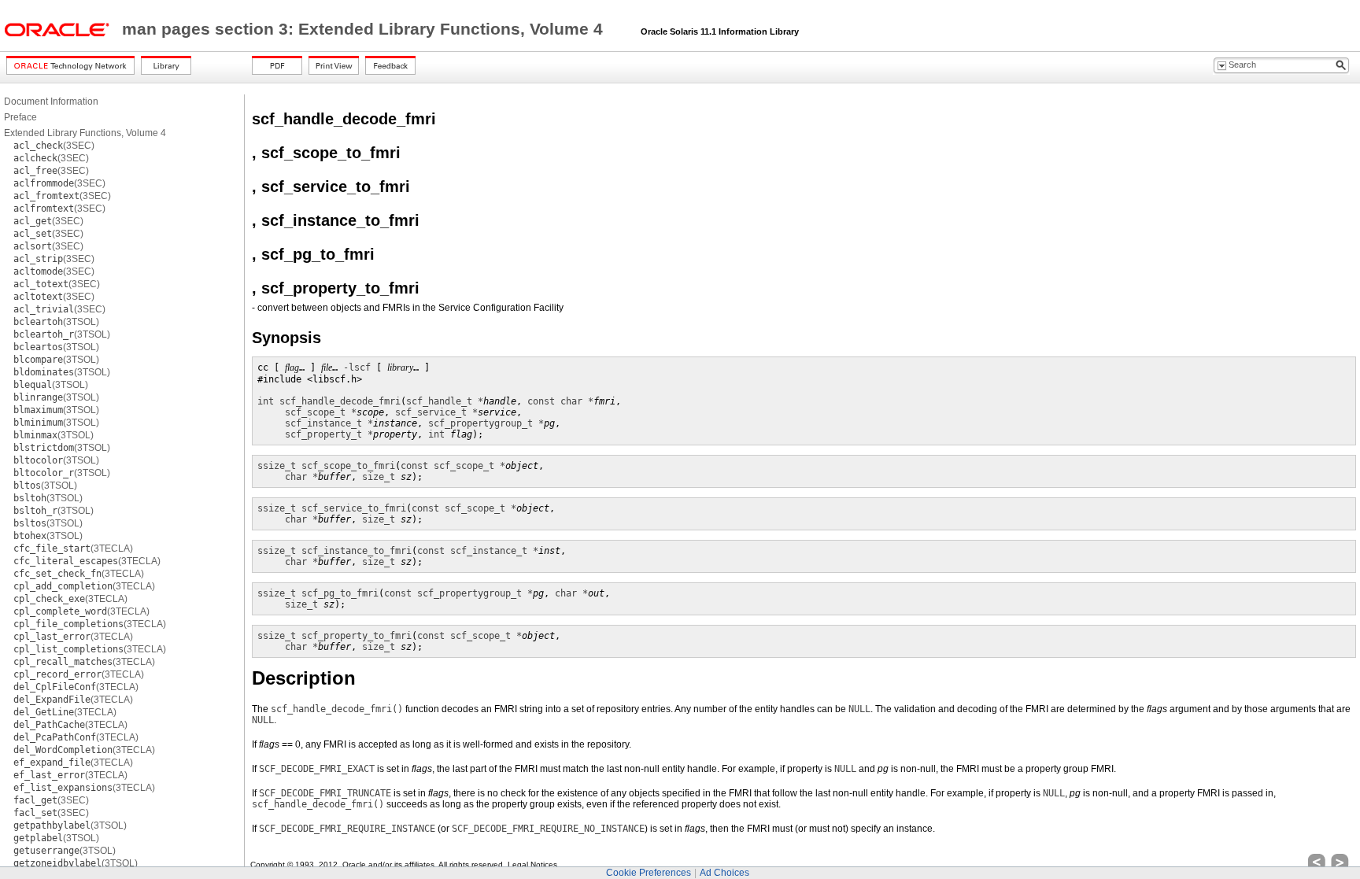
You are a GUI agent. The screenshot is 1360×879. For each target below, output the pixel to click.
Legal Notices (532, 864)
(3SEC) (53, 145)
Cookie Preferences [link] (648, 872)
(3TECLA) (73, 548)
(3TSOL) (56, 321)
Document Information (51, 101)
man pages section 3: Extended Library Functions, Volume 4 (365, 29)
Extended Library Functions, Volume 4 (85, 132)
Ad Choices (724, 872)
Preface (20, 117)
